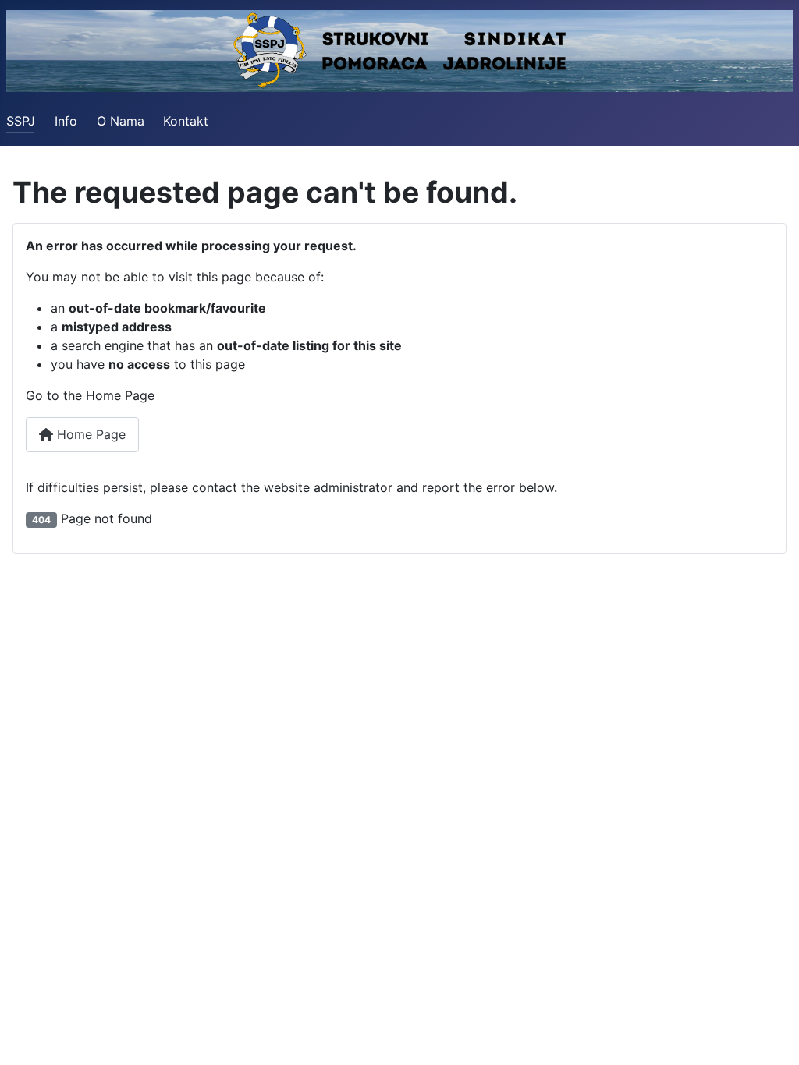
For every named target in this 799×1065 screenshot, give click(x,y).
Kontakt (185, 121)
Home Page (89, 434)
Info (66, 121)
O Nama (120, 121)
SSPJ (20, 121)
